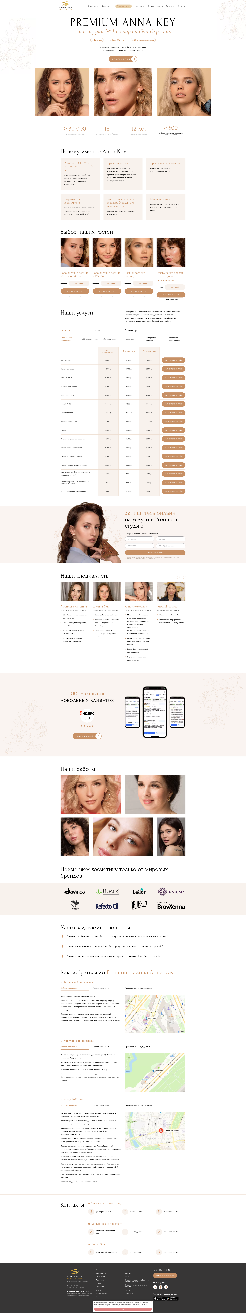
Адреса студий (101, 1273)
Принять (123, 1309)
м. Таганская (97, 40)
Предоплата (100, 1287)
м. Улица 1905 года (117, 40)
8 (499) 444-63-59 (163, 1270)
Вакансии (170, 6)
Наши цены (139, 6)
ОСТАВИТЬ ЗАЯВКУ (75, 291)
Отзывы (151, 6)
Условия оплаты (101, 1293)
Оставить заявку (155, 553)
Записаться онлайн (121, 59)
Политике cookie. (122, 1306)
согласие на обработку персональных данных (143, 557)
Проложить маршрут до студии (138, 988)
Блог (126, 1270)
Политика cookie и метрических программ (136, 1286)
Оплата (98, 1290)
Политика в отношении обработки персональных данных (137, 1281)
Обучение (99, 1297)
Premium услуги (123, 6)
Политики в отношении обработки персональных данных (153, 557)
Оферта (127, 1290)
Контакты (181, 6)
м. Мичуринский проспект (143, 40)
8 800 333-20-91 (171, 1211)
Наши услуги (106, 6)
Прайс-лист (100, 1280)
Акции (160, 6)
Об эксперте (129, 1273)
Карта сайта (129, 1293)
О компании (93, 6)
